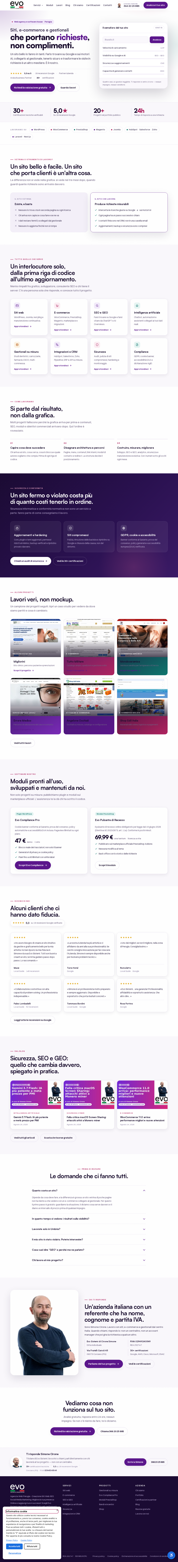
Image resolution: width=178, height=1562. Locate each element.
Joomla (117, 129)
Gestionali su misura (108, 1490)
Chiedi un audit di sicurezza (29, 561)
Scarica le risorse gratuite (58, 1137)
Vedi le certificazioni (139, 1363)
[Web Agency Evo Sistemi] (16, 5)
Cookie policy (113, 1556)
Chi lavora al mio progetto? (47, 1260)
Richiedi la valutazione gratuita (30, 87)
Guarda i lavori (68, 87)
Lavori (59, 5)
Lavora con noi (142, 1513)
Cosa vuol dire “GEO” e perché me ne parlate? (58, 1249)
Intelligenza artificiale (72, 1504)
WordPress (39, 129)
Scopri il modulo (107, 865)
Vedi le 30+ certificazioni (70, 561)
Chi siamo (78, 5)
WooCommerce (60, 129)
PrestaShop (82, 129)
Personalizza (15, 1553)
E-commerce (69, 1495)
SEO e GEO (68, 1499)
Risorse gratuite (142, 1509)
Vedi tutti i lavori (22, 743)
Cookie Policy (26, 1540)
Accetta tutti (14, 1546)
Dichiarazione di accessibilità (134, 1556)
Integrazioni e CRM (71, 1513)
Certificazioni (93, 5)
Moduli (49, 5)
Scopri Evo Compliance (31, 865)
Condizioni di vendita (159, 1556)
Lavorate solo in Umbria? (46, 1228)
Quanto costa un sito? (44, 1190)
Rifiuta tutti (32, 1546)
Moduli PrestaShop (108, 1499)
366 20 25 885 (158, 1462)
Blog (67, 5)
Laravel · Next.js (23, 136)
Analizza (157, 39)
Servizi (37, 5)
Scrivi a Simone (135, 1462)
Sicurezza (67, 1509)
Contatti (107, 5)
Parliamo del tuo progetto (102, 1363)
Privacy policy (99, 1556)
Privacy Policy (12, 1540)
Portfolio (139, 1495)
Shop (101, 1509)
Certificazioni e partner (145, 1499)
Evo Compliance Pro (108, 1495)
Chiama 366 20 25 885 (112, 1431)
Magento (100, 129)
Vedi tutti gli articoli (24, 1137)
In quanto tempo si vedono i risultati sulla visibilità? (60, 1218)
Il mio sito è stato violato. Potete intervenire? (57, 1239)
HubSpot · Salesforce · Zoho (143, 129)
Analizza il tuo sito (155, 5)
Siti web (66, 1490)
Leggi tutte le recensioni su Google (32, 1020)
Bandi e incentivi (106, 1504)
